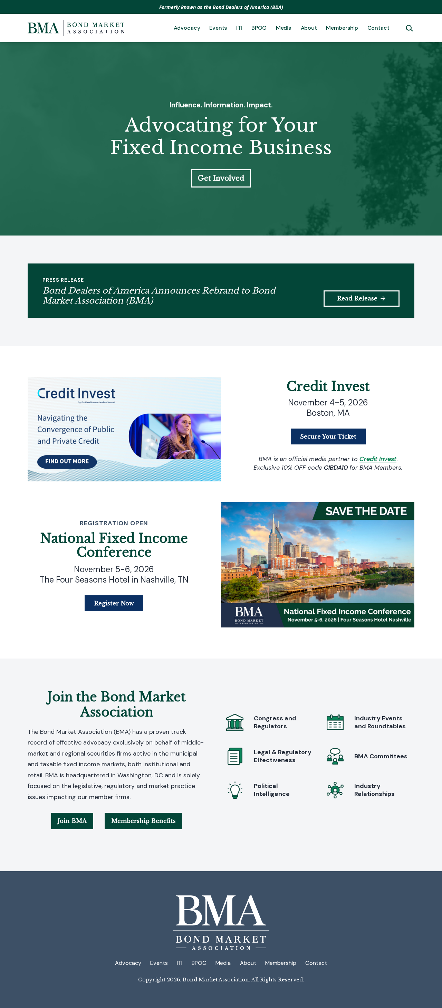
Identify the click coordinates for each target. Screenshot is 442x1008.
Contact (378, 27)
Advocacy (187, 27)
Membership (342, 27)
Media (283, 27)
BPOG (259, 27)
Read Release (357, 298)
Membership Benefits (143, 820)
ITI (239, 27)
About (309, 27)
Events (218, 27)
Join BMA (72, 820)
